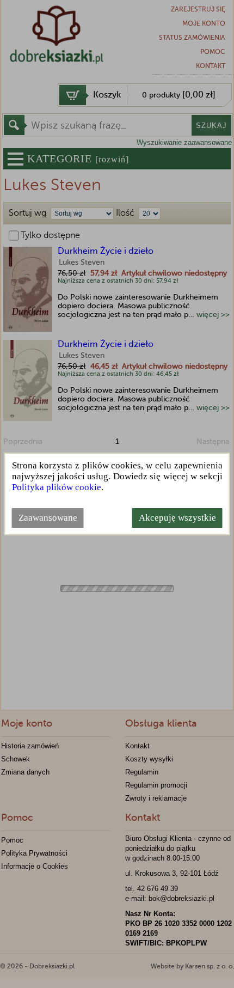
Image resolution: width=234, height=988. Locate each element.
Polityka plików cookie (56, 487)
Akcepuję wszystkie (177, 518)
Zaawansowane (48, 518)
